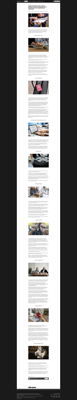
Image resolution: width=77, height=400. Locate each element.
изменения (32, 238)
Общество (26, 1)
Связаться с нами (57, 1)
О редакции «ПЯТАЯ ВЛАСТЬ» (57, 393)
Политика (29, 1)
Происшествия (34, 1)
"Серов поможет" (39, 1)
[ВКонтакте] (29, 387)
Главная (23, 1)
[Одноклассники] (34, 387)
